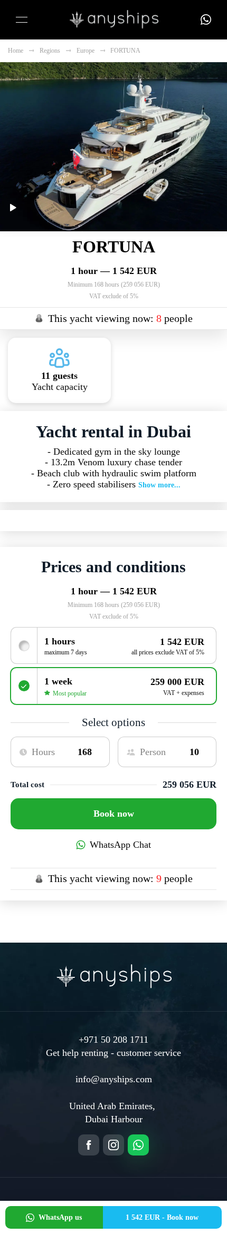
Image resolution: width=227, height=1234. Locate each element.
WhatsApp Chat (120, 844)
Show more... (159, 485)
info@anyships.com (113, 1079)
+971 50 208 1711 (113, 1039)
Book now (113, 813)
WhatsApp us (60, 1217)
